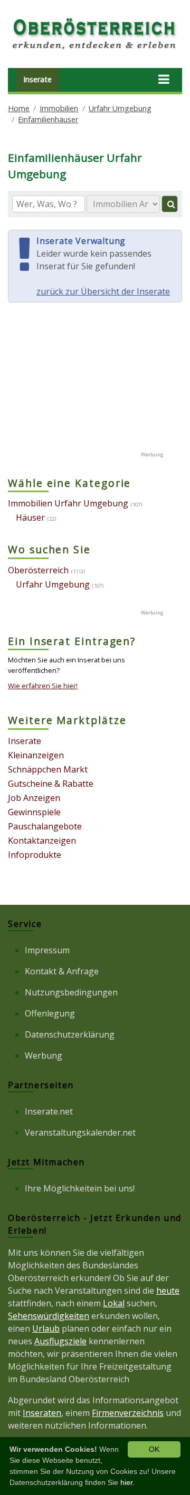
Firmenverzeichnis (128, 1413)
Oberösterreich (38, 570)
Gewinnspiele (34, 812)
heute (167, 1290)
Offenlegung (50, 1013)
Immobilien (59, 108)
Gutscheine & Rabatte (50, 783)
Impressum (47, 950)
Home (19, 108)
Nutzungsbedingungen (71, 992)
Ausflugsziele (60, 1341)
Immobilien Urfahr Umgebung (68, 503)
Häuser (30, 517)
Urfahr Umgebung (120, 108)
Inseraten (42, 1413)
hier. (127, 1482)
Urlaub (46, 1328)
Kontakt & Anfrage (62, 971)
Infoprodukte (34, 855)
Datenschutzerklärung (70, 1034)
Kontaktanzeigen (42, 840)
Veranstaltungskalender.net (80, 1132)
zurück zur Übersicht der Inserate (103, 291)
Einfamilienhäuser (48, 119)
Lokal (114, 1303)
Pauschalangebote (45, 826)
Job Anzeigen (34, 798)
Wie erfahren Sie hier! (43, 685)
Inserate (37, 79)
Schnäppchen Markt (48, 769)
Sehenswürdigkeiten (48, 1316)
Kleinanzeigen (36, 755)
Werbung (43, 1055)
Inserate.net (49, 1111)
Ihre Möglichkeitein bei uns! (80, 1188)
